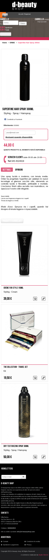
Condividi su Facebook (14, 119)
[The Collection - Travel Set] (24, 332)
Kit (5, 371)
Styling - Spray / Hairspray (15, 450)
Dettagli (7, 169)
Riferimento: (8, 125)
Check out (5, 34)
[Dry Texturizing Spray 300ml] (24, 412)
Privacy (29, 545)
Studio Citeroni (43, 555)
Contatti (5, 541)
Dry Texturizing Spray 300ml (16, 446)
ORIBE (12, 43)
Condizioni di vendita (33, 541)
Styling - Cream (10, 292)
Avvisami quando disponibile (19, 137)
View (43, 299)
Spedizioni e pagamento (11, 545)
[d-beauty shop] (24, 5)
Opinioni (19, 169)
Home (4, 43)
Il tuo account (42, 22)
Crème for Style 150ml (13, 287)
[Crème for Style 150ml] (24, 253)
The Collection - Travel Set (16, 367)
